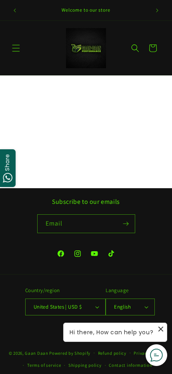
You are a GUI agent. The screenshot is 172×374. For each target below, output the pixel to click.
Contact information (130, 365)
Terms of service (44, 365)
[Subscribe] (126, 223)
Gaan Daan (36, 353)
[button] (16, 48)
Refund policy (112, 353)
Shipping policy (85, 365)
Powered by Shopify (69, 353)
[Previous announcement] (15, 10)
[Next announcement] (157, 10)
